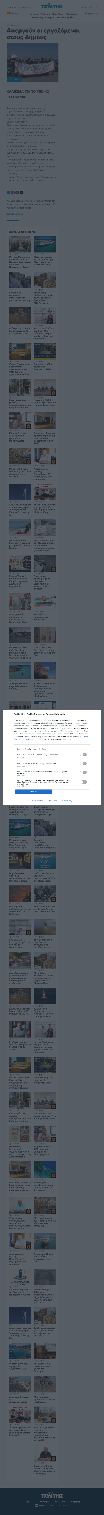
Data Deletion (37, 801)
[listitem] (52, 749)
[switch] (83, 754)
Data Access (52, 801)
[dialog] (52, 757)
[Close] (95, 714)
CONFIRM (33, 792)
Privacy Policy (66, 801)
